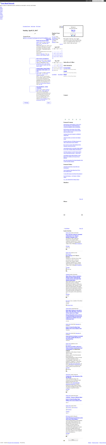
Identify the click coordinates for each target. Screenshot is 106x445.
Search (104, 0)
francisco (38, 55)
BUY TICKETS (78, 243)
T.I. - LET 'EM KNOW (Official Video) (71, 179)
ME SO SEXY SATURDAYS (42, 58)
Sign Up (87, 0)
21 (60, 55)
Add (62, 26)
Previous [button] (64, 215)
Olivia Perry (68, 374)
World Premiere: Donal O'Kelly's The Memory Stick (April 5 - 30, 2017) (43, 70)
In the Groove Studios (46, 61)
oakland (53, 39)
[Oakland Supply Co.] (68, 185)
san (48, 53)
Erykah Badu (67, 68)
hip (37, 64)
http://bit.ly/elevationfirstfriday (74, 363)
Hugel (65, 74)
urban (40, 66)
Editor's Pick (68, 232)
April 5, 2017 (39, 72)
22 (61, 55)
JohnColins (42, 53)
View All (61, 44)
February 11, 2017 (39, 60)
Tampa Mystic (68, 308)
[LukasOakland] (74, 185)
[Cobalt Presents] (74, 195)
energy (37, 66)
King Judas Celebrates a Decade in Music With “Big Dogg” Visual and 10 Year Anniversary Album (74, 312)
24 (54, 56)
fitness (48, 63)
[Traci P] (68, 195)
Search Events (35, 33)
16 (52, 55)
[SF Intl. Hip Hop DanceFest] (80, 189)
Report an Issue (95, 442)
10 (54, 53)
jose (41, 84)
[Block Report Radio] (68, 189)
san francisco (38, 100)
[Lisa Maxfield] (65, 189)
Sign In (90, 0)
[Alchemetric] (77, 192)
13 (58, 53)
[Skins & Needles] (71, 192)
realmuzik (68, 274)
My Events (38, 26)
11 (55, 53)
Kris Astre (68, 300)
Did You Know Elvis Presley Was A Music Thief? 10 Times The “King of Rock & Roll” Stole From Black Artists (72, 130)
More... (73, 439)
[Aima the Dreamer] (80, 192)
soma (41, 55)
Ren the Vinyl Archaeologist (13, 442)
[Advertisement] (53, 23)
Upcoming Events (26, 26)
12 (57, 53)
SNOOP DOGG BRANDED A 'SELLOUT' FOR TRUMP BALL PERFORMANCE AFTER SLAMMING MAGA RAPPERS (72, 126)
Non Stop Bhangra (44, 98)
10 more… (68, 411)
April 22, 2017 (39, 42)
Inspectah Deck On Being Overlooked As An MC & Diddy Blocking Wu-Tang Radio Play (74, 338)
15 (61, 53)
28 (60, 56)
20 (58, 55)
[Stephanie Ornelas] (80, 185)
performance (38, 63)
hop (39, 64)
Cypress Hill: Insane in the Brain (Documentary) (73, 173)
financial (44, 55)
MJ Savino (68, 416)
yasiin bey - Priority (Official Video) (74, 397)
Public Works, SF (45, 90)
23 (52, 56)
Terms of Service (102, 442)
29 (61, 56)
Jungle (65, 71)
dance (45, 63)
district (48, 55)
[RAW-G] (65, 195)
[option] (73, 215)
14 (60, 53)
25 (55, 56)
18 (55, 55)
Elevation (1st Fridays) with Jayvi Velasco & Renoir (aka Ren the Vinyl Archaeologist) (74, 348)
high (49, 64)
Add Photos (67, 228)
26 (57, 56)
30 (52, 58)
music (43, 63)
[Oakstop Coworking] (77, 185)
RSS (64, 440)
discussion (78, 324)
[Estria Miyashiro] (74, 192)
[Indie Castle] (71, 189)
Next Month (60, 74)
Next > (48, 102)
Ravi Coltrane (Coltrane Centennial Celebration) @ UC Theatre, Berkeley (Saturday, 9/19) (74, 236)
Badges (89, 442)
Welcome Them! (70, 305)
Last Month (54, 74)
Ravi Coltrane (69, 255)
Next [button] (82, 215)
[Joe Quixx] (65, 192)
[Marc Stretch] (68, 192)
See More (68, 246)
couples (44, 64)
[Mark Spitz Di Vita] (77, 195)
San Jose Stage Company (45, 83)
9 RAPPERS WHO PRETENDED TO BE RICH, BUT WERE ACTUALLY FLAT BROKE (72, 157)
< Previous (26, 102)
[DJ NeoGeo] (74, 189)
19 (57, 55)
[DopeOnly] (65, 185)
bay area (43, 100)
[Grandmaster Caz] (77, 189)
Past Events (33, 26)
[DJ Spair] (80, 195)
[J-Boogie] (71, 195)
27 (58, 56)
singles (41, 64)
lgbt (47, 64)
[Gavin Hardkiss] (71, 185)
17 (54, 55)
